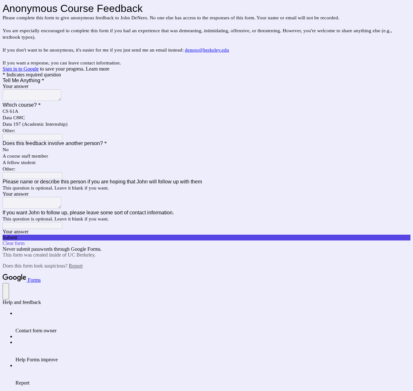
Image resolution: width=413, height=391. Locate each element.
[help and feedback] (6, 291)
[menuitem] (212, 322)
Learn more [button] (97, 69)
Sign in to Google (21, 69)
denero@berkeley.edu (207, 50)
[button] (206, 237)
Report (76, 266)
